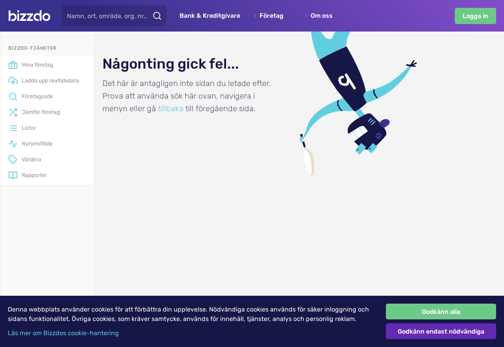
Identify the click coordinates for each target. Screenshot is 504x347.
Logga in (475, 16)
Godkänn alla (441, 311)
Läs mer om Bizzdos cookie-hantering (63, 333)
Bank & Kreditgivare (210, 15)
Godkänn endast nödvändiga (441, 331)
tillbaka (170, 108)
